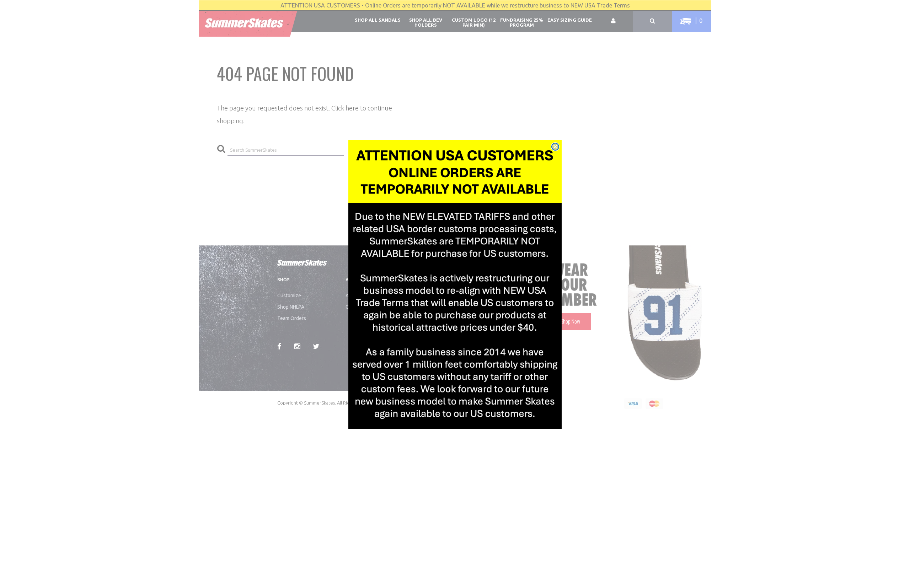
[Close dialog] (555, 146)
